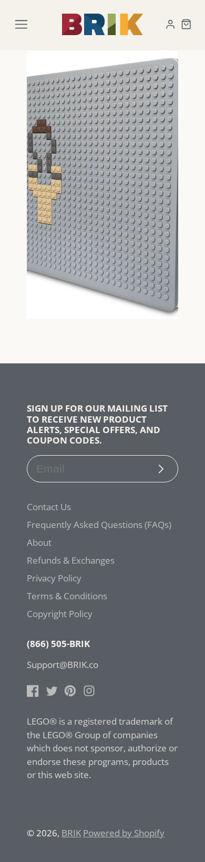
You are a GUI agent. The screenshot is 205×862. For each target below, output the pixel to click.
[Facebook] (33, 691)
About (39, 542)
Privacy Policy (54, 578)
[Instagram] (89, 691)
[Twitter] (52, 691)
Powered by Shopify (124, 833)
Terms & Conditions (67, 596)
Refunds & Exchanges (71, 560)
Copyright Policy (60, 614)
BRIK (71, 833)
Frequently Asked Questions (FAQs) (99, 525)
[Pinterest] (70, 691)
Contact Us (49, 507)
